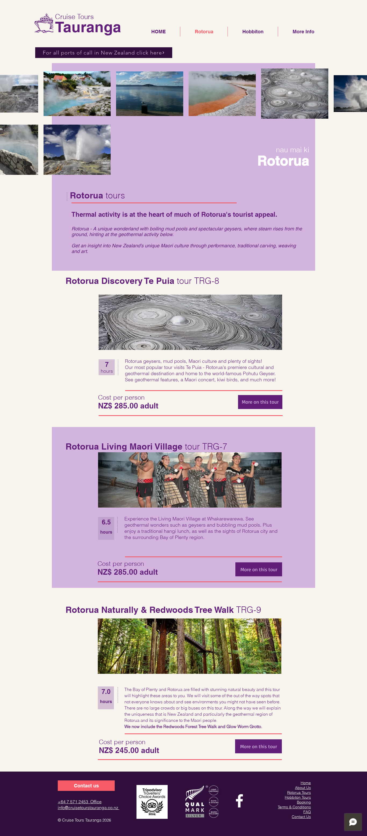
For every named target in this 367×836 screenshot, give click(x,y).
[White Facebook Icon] (239, 801)
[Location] (242, 818)
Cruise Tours (74, 16)
